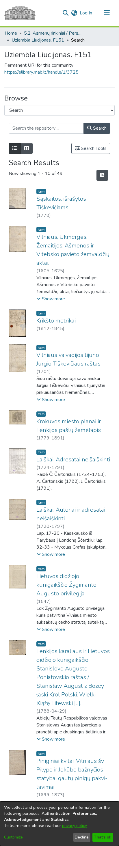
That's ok (102, 837)
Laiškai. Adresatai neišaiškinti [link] (73, 459)
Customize (13, 837)
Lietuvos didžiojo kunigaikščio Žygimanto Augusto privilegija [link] (66, 584)
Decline (82, 837)
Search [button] (99, 128)
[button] (65, 13)
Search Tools (93, 148)
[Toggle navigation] (106, 13)
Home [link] (11, 33)
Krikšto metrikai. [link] (56, 321)
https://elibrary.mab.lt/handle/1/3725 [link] (41, 72)
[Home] (20, 13)
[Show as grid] (27, 148)
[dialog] (59, 824)
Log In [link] (86, 13)
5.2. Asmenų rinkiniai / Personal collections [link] (53, 33)
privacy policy (74, 825)
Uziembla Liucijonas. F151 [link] (38, 40)
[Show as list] (15, 148)
